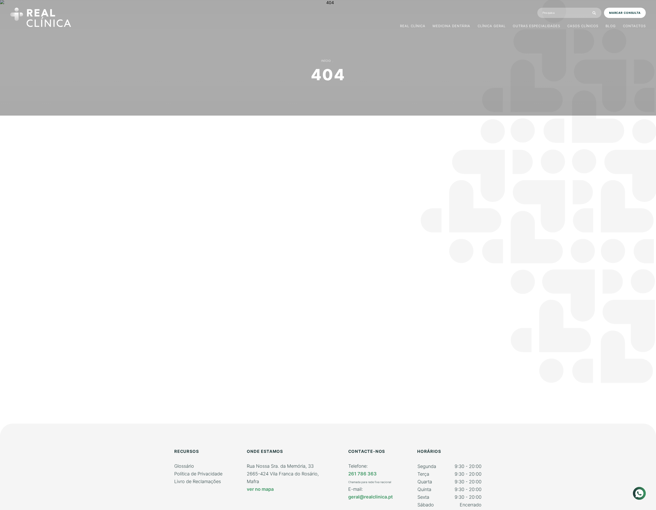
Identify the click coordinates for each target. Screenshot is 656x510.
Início (326, 61)
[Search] (594, 13)
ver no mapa (260, 489)
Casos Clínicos (583, 26)
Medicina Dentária (451, 26)
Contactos (634, 26)
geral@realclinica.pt (370, 496)
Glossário (184, 466)
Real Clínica (412, 26)
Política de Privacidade (198, 473)
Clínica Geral (492, 26)
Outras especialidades (536, 26)
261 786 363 (362, 473)
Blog (611, 26)
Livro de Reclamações (197, 481)
